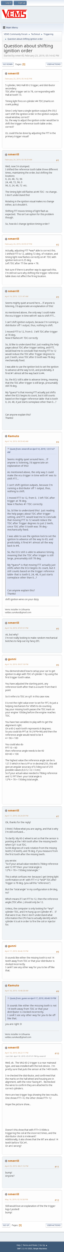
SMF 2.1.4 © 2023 (24, 1249)
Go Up (6, 1225)
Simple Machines (40, 1249)
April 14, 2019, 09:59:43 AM (16, 441)
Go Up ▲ (43, 1245)
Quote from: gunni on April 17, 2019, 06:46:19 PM (33, 998)
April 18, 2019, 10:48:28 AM (16, 990)
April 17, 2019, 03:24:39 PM (16, 815)
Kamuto (13, 436)
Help (19, 1245)
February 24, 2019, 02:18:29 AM (18, 159)
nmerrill (13, 73)
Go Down (8, 64)
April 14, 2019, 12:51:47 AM (16, 296)
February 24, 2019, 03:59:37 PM (18, 244)
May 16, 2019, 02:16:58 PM (16, 1199)
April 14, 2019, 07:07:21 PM (16, 628)
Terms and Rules (30, 1245)
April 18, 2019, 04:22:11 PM (16, 1052)
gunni (12, 659)
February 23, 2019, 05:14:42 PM (18, 78)
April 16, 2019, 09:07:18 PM (16, 664)
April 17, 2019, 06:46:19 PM (16, 951)
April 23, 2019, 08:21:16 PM (16, 1166)
